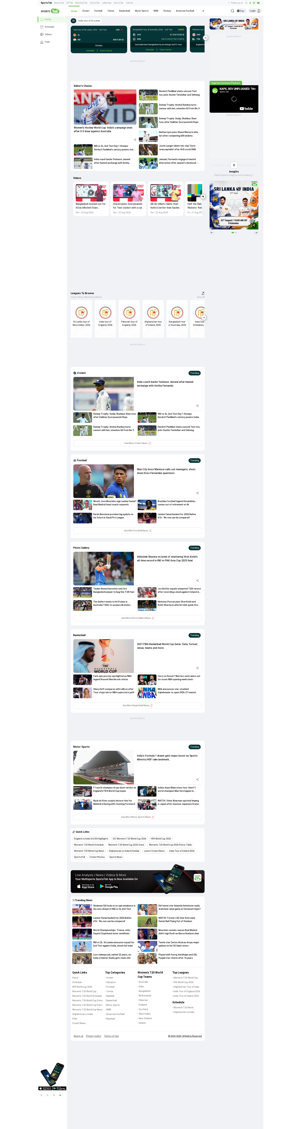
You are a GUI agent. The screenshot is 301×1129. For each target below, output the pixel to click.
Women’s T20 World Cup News (87, 1009)
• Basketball (111, 1000)
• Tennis (109, 991)
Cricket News (79, 1023)
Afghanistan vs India (82, 1014)
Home (48, 19)
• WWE (108, 1009)
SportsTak (46, 3)
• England (142, 1004)
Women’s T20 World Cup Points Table (87, 1005)
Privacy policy (93, 1036)
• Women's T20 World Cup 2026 (185, 977)
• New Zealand (145, 1018)
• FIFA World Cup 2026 (182, 982)
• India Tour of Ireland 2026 (185, 996)
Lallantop (106, 3)
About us (78, 1036)
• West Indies (144, 1014)
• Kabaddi (109, 996)
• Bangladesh (144, 991)
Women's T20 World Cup (84, 991)
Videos (48, 34)
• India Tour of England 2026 (186, 991)
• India (141, 986)
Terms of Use (111, 1036)
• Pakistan (143, 1000)
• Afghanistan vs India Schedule (183, 1012)
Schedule (49, 27)
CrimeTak (95, 3)
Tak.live (129, 3)
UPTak (69, 3)
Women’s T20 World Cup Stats (87, 1000)
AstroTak (118, 3)
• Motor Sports (112, 1005)
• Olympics (110, 982)
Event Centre (106, 51)
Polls (47, 42)
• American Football (114, 1014)
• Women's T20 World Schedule (182, 1007)
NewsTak (59, 3)
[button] (74, 11)
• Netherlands (144, 995)
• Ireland (142, 1023)
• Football (109, 987)
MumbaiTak (81, 3)
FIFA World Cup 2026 (82, 987)
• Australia (143, 982)
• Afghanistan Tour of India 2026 (185, 987)
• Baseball (110, 1018)
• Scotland (143, 1009)
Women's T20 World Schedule (87, 996)
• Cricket (109, 977)
